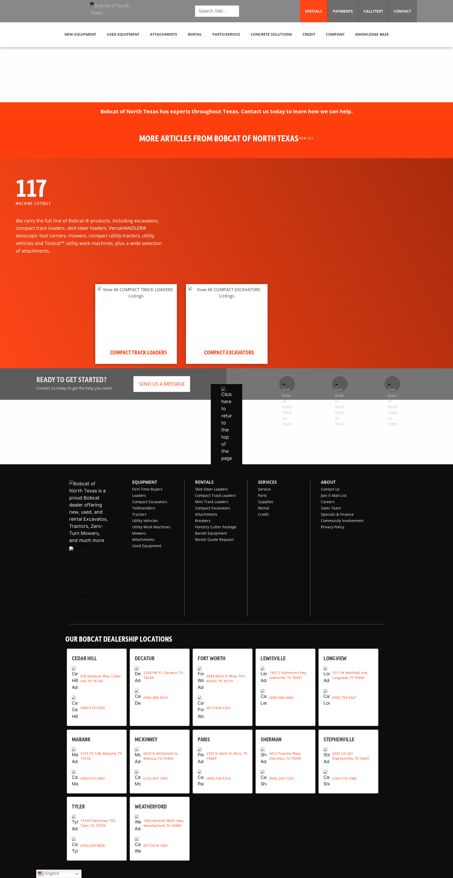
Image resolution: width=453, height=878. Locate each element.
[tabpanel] (136, 324)
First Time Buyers (147, 489)
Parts (262, 495)
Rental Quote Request (214, 539)
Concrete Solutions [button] (271, 34)
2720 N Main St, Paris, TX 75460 (226, 756)
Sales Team (331, 507)
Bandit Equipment (211, 533)
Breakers (203, 520)
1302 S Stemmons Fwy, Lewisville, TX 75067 (288, 675)
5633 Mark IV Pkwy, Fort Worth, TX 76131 (225, 678)
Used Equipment (146, 545)
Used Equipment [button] (123, 34)
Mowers (139, 533)
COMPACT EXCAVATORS (229, 352)
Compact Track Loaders (215, 495)
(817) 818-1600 (155, 845)
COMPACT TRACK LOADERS (138, 352)
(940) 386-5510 (155, 697)
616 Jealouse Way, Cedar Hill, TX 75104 (100, 678)
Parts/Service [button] (226, 34)
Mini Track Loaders (211, 501)
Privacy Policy (332, 526)
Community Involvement (342, 520)
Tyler (78, 806)
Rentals (204, 482)
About (328, 482)
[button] (114, 11)
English (51, 873)
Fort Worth (211, 658)
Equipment (144, 482)
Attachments (143, 539)
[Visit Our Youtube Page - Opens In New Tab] (340, 384)
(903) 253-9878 (92, 845)
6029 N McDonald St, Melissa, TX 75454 (160, 756)
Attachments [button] (163, 34)
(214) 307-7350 (155, 778)
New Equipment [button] (80, 34)
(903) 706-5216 (218, 778)
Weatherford (151, 806)
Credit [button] (309, 34)
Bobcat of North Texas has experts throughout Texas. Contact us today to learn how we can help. (226, 111)
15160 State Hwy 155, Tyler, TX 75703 (98, 823)
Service (264, 489)
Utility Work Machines (151, 526)
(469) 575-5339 (92, 707)
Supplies (265, 501)
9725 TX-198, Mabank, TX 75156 (101, 756)
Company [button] (335, 34)
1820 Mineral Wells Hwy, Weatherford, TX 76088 (163, 823)
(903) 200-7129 (281, 778)
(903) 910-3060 (92, 778)
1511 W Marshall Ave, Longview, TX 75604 (350, 675)
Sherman (271, 739)
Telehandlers (143, 507)
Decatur (144, 658)
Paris (204, 739)
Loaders (139, 495)
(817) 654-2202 (218, 707)
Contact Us (330, 489)
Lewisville (273, 658)
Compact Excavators (149, 501)
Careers (328, 501)
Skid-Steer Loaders (211, 489)
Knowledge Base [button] (372, 34)
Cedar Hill (84, 658)
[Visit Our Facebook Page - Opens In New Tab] (287, 384)
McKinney (146, 739)
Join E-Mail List (334, 495)
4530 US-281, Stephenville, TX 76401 (351, 756)
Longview (335, 658)
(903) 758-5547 (344, 697)
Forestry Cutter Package (215, 526)
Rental (263, 507)
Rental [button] (195, 34)
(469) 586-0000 (281, 697)
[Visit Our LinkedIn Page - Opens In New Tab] (392, 384)
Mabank (81, 739)
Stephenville (338, 739)
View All (306, 138)
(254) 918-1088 (344, 778)
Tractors (139, 514)
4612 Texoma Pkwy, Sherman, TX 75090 (285, 756)
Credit (263, 514)
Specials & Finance (337, 514)
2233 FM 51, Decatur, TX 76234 (163, 675)
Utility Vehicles (145, 520)
